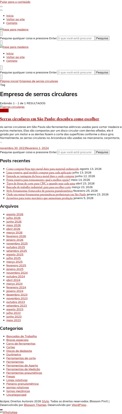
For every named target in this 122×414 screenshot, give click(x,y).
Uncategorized (16, 395)
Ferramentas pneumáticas (24, 373)
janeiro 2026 (14, 240)
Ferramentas (15, 362)
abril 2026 (13, 229)
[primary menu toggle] (1, 6)
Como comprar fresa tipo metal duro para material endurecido (42, 169)
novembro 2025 (17, 243)
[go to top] (1, 409)
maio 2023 (13, 320)
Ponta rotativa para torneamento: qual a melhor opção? (38, 180)
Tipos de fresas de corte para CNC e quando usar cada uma (40, 183)
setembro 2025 (16, 251)
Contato (11, 23)
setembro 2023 (16, 305)
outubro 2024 (15, 276)
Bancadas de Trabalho (21, 336)
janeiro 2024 (14, 291)
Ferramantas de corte (21, 358)
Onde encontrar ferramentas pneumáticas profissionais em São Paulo (46, 194)
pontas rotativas (17, 387)
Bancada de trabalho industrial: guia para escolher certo (38, 187)
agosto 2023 (14, 309)
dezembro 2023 (16, 294)
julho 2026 (13, 218)
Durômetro (13, 354)
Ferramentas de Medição (23, 369)
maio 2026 (13, 225)
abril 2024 (13, 280)
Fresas (10, 376)
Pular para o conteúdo (15, 2)
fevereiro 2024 (16, 287)
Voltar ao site (15, 19)
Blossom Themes (35, 405)
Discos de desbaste (19, 351)
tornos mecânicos (18, 391)
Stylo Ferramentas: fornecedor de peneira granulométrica (39, 191)
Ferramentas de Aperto (22, 365)
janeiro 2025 (14, 269)
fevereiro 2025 (16, 265)
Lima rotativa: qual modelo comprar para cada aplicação (39, 172)
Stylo (45, 401)
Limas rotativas (16, 380)
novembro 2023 (17, 298)
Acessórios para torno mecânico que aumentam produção (39, 198)
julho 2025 (13, 258)
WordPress (79, 405)
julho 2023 (13, 313)
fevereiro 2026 (16, 236)
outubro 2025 (15, 247)
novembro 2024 (17, 273)
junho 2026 (14, 221)
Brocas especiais (17, 340)
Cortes (4, 110)
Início (10, 15)
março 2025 (14, 262)
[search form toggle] (1, 33)
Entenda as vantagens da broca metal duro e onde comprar (40, 176)
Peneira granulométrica (22, 384)
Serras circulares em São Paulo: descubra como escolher (49, 119)
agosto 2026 (14, 214)
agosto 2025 (14, 254)
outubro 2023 (15, 302)
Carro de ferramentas (20, 343)
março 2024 (14, 283)
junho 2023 (14, 316)
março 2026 (14, 232)
